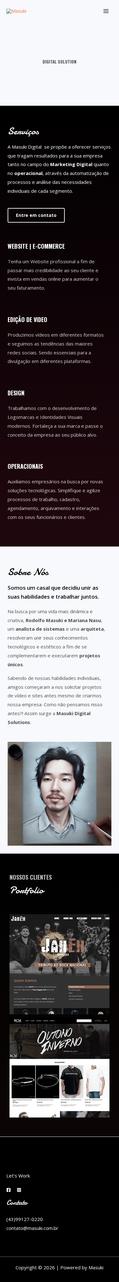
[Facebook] (8, 1190)
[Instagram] (19, 1190)
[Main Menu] (106, 11)
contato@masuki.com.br (32, 1228)
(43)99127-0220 (24, 1219)
